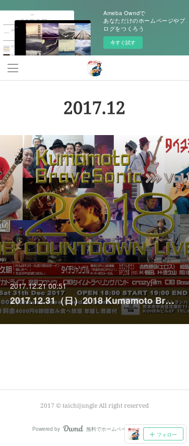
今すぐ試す (123, 42)
